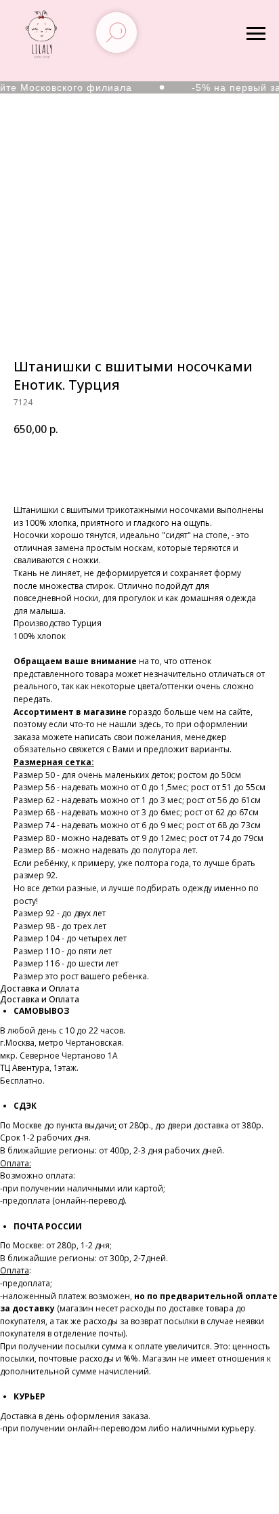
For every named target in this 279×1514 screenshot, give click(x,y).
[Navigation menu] (255, 34)
